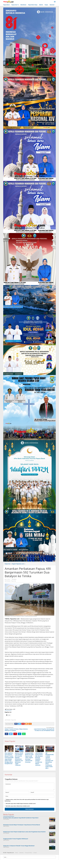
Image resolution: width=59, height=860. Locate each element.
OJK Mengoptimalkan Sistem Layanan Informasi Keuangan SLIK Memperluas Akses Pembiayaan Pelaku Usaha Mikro (49, 760)
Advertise (21, 852)
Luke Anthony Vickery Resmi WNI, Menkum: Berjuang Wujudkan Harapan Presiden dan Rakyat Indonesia (39, 759)
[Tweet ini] (11, 734)
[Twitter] (19, 724)
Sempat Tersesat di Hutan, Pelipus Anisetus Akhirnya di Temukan (16, 729)
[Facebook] (16, 724)
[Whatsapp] (24, 734)
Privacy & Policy (28, 852)
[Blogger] (26, 724)
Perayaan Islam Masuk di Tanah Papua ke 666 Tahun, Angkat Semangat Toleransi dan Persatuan (29, 757)
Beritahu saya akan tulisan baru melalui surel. (18, 806)
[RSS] (30, 724)
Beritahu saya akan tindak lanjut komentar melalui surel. (21, 803)
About (16, 852)
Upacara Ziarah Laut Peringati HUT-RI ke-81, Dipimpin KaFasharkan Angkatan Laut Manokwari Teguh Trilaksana (19, 759)
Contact (35, 852)
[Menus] (55, 1)
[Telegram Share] (19, 734)
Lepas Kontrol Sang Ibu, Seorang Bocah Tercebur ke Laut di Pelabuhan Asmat (44, 729)
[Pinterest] (23, 724)
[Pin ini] (15, 734)
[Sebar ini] (6, 734)
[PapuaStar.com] (8, 1)
